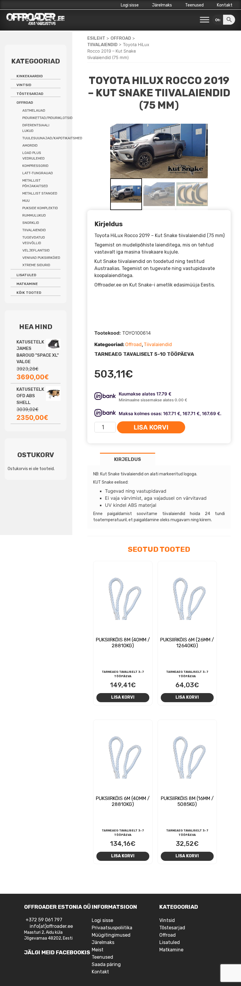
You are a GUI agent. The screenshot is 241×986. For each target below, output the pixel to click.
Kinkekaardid (29, 76)
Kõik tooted (28, 293)
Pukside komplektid (40, 208)
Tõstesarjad (29, 94)
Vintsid (23, 85)
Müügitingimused (111, 935)
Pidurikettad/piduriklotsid (47, 118)
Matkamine (27, 284)
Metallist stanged (39, 193)
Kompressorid (35, 166)
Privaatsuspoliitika (112, 927)
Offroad (121, 38)
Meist (97, 950)
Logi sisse (130, 5)
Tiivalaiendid (102, 44)
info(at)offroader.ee (51, 926)
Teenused (194, 5)
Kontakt (224, 5)
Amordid (30, 145)
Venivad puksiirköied (41, 258)
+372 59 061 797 (44, 920)
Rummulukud (34, 215)
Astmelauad (33, 110)
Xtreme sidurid (36, 265)
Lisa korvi (151, 427)
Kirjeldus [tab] (127, 459)
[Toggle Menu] (204, 20)
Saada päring (106, 964)
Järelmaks (162, 5)
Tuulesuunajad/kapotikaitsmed (52, 138)
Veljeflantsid (36, 250)
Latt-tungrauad (37, 173)
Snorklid (30, 223)
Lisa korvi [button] (122, 697)
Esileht (96, 38)
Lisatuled (26, 275)
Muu (26, 201)
